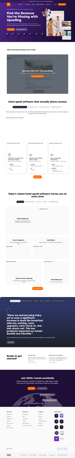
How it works (10, 423)
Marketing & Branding (53, 201)
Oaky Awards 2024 (27, 425)
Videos (24, 421)
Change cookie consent (62, 455)
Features (9, 416)
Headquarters (20, 201)
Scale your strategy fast (44, 107)
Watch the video (42, 388)
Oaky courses (52, 362)
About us (40, 416)
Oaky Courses (26, 423)
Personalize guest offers (56, 107)
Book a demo (62, 4)
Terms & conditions (43, 455)
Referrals (40, 425)
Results (8, 425)
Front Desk (25, 9)
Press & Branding (42, 421)
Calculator (9, 414)
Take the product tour (21, 29)
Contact (40, 414)
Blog (24, 416)
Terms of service (32, 455)
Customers (25, 414)
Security (40, 423)
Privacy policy (52, 455)
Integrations (10, 418)
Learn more (10, 342)
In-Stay (31, 9)
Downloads (25, 418)
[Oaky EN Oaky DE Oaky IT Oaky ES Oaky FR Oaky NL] (10, 448)
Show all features (37, 288)
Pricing (8, 421)
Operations (44, 201)
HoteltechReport (49, 1)
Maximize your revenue (32, 107)
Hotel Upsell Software (12, 9)
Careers (40, 418)
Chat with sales (31, 362)
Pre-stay (20, 9)
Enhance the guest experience (19, 107)
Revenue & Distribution (29, 201)
